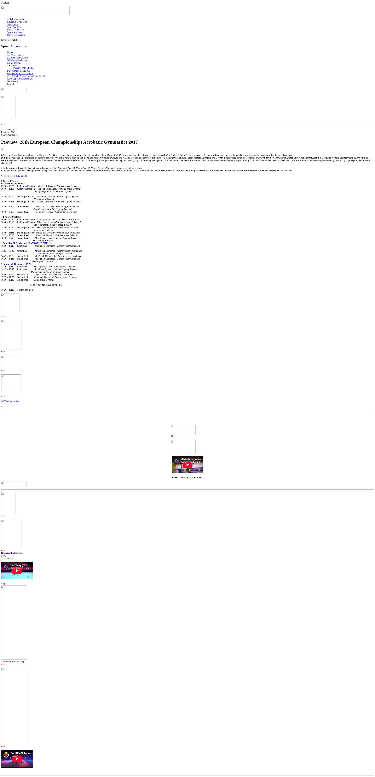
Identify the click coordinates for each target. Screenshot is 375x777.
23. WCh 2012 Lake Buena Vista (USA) (26, 76)
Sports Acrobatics (15, 32)
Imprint (10, 84)
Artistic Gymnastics (16, 19)
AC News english (15, 55)
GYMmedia (12, 81)
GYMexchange (14, 63)
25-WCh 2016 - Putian (23, 68)
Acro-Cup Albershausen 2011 (21, 78)
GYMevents (12, 65)
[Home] (5, 2)
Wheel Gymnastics (15, 29)
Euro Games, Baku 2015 (18, 71)
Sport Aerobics (14, 27)
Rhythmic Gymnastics (17, 21)
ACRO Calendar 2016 (17, 57)
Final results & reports (16, 176)
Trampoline (12, 24)
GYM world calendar (17, 60)
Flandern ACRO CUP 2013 (20, 73)
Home (10, 52)
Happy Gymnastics (16, 35)
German (5, 40)
